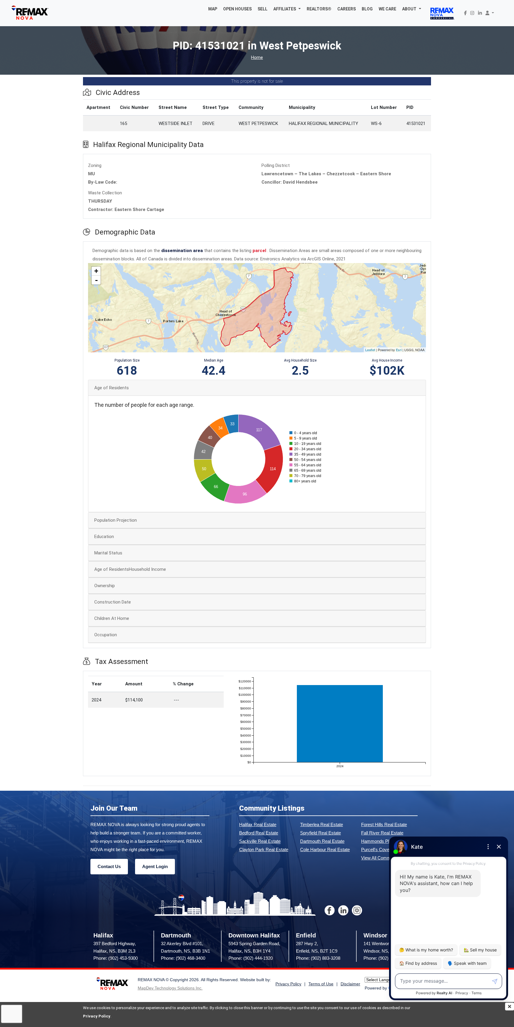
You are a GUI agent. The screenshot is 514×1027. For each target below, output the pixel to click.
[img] (509, 1006)
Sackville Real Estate (259, 841)
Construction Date (112, 602)
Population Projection (115, 520)
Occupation (105, 634)
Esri (399, 349)
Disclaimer (350, 984)
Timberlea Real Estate (321, 824)
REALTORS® (319, 9)
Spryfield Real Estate (320, 832)
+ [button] (96, 271)
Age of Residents (111, 387)
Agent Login (155, 866)
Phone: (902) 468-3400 (183, 958)
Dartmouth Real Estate (322, 841)
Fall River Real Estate (382, 832)
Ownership (104, 585)
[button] (287, 8)
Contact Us (109, 866)
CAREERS (346, 9)
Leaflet (370, 349)
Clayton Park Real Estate (263, 849)
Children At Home (111, 618)
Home (257, 57)
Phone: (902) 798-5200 (385, 958)
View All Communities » (384, 857)
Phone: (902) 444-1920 (250, 958)
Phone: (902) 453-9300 (115, 958)
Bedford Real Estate (258, 832)
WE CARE (387, 9)
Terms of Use (320, 984)
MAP (212, 9)
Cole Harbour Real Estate (325, 849)
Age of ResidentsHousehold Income (130, 569)
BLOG (367, 9)
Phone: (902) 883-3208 (318, 958)
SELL (262, 9)
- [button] (96, 280)
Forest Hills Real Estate (384, 824)
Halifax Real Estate (257, 824)
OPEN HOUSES (237, 9)
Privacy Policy (96, 1016)
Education (104, 536)
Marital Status (108, 553)
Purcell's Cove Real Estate (387, 849)
